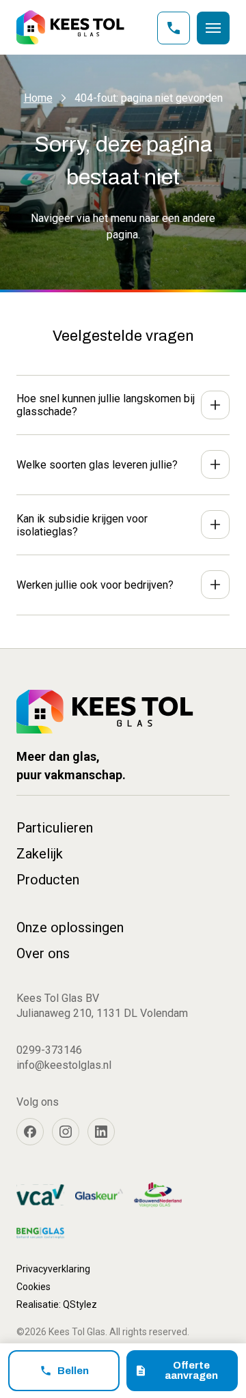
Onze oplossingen (70, 927)
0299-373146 (49, 1050)
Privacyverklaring (53, 1268)
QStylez (80, 1304)
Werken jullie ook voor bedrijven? (95, 584)
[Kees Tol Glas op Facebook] (30, 1131)
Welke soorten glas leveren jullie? (97, 464)
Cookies (33, 1286)
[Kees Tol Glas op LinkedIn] (101, 1131)
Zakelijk (39, 853)
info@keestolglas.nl (63, 1065)
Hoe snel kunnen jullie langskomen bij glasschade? (105, 405)
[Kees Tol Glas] (70, 27)
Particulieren (54, 828)
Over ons (43, 953)
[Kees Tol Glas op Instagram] (65, 1131)
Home (38, 98)
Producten (47, 879)
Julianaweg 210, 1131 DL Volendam (102, 1013)
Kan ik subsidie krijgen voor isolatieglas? (82, 525)
